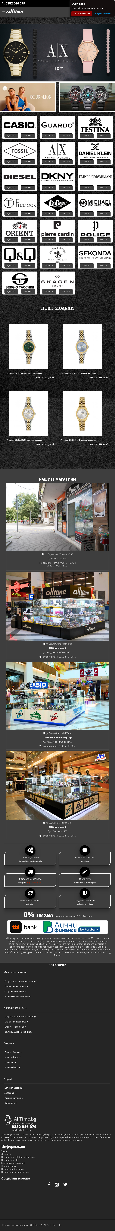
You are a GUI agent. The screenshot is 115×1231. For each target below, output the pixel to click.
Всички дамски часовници (17, 1031)
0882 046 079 (15, 3)
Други (7, 1079)
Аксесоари (10, 1092)
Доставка (6, 1154)
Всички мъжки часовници (17, 996)
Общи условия (8, 1166)
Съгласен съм (82, 13)
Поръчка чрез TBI (10, 1160)
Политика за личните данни (15, 1172)
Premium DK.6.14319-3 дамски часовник (24, 440)
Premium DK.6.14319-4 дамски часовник (24, 373)
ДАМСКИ (11, 135)
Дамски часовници (15, 1007)
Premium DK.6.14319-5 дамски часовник (78, 373)
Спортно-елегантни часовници (20, 981)
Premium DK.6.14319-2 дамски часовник (78, 440)
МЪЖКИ (28, 135)
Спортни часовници (14, 991)
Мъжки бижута (12, 1057)
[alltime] (14, 9)
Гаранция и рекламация (13, 1163)
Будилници (10, 1103)
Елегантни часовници (15, 986)
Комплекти (10, 1062)
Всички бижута (12, 1067)
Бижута (8, 1043)
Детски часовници (14, 1087)
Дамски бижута (12, 1052)
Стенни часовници (14, 1098)
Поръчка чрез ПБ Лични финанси (18, 1157)
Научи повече (103, 13)
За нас (4, 1151)
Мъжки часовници (15, 972)
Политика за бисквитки (12, 1169)
